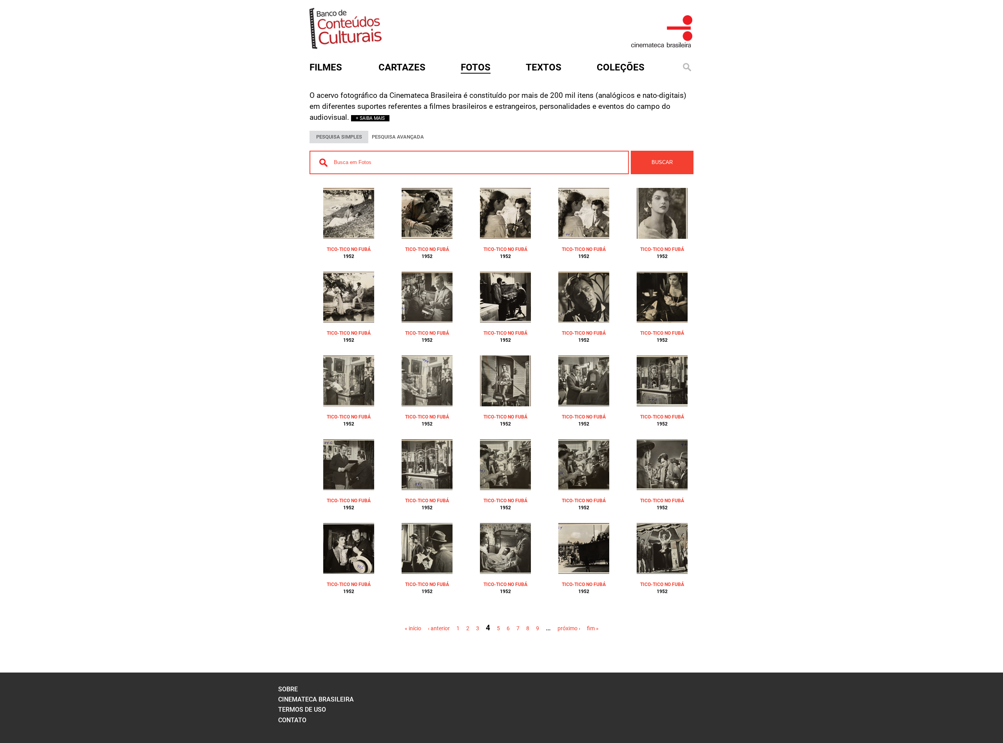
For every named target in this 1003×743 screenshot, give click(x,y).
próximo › (569, 628)
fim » (593, 628)
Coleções (621, 67)
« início (413, 628)
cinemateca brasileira (316, 699)
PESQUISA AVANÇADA (398, 137)
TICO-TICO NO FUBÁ (349, 249)
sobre (288, 689)
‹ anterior (439, 628)
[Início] (346, 46)
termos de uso (302, 709)
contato (292, 720)
